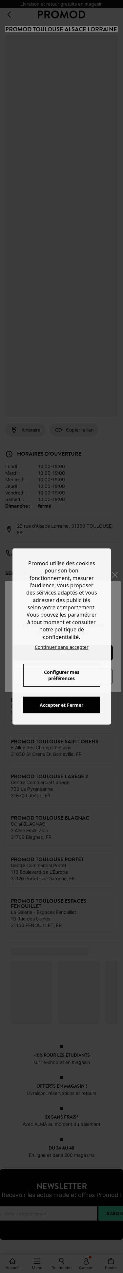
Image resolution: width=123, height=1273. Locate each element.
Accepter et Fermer (61, 705)
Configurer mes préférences (61, 675)
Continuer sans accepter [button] (62, 647)
